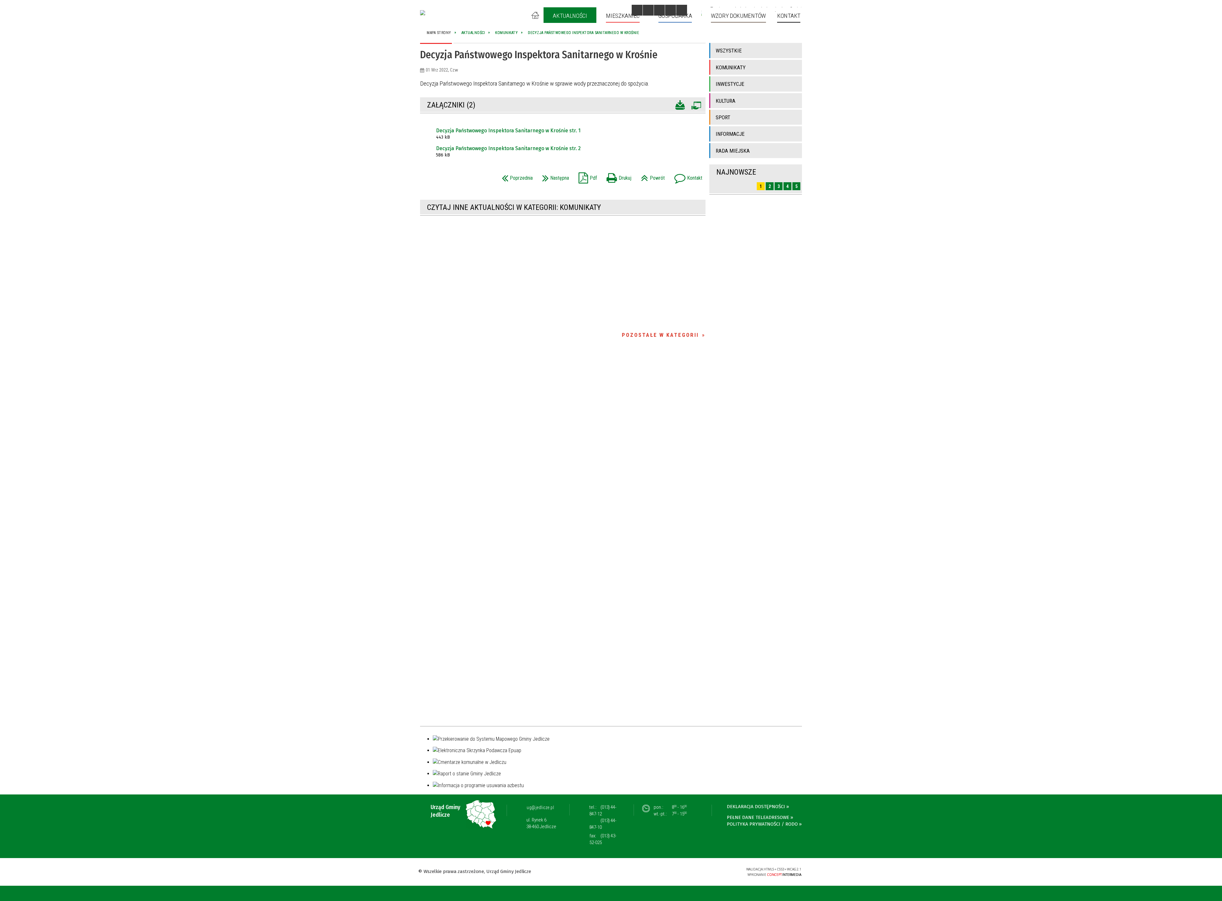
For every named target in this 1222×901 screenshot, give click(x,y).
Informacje (730, 134)
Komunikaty (731, 67)
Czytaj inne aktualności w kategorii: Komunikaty (514, 207)
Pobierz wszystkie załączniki (680, 104)
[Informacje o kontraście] (681, 10)
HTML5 (691, 871)
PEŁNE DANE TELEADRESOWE (758, 817)
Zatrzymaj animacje (637, 10)
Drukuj (617, 176)
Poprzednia (516, 176)
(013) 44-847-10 (602, 824)
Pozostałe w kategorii (660, 335)
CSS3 (701, 871)
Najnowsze (736, 172)
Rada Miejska (733, 151)
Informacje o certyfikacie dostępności (610, 872)
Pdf (586, 176)
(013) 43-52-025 (602, 839)
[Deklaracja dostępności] (659, 10)
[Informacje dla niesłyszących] (670, 10)
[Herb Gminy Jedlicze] (422, 12)
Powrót (651, 176)
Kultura (725, 101)
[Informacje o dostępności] (648, 10)
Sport (723, 117)
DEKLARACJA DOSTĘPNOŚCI (756, 806)
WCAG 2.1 (721, 871)
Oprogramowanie (696, 104)
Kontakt (686, 176)
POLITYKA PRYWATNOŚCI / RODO (762, 824)
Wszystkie (729, 50)
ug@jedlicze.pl (540, 807)
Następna (554, 176)
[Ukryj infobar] (1216, 893)
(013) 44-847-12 (602, 810)
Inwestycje (730, 84)
